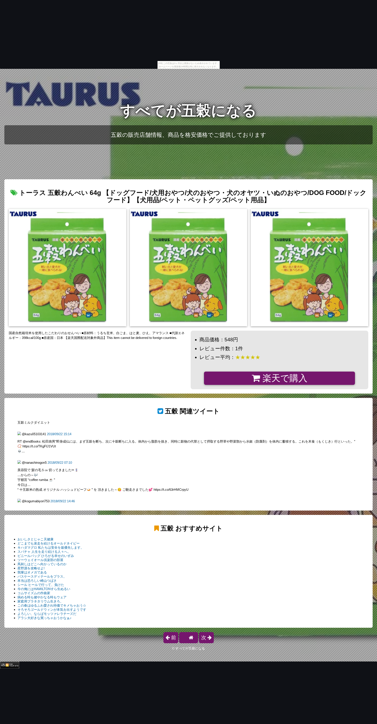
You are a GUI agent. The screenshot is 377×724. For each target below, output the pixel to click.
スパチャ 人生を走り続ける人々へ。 (44, 551)
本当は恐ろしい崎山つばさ (37, 580)
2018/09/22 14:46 (62, 501)
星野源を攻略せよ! (31, 568)
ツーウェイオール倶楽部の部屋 (40, 560)
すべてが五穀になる (188, 110)
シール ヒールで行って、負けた (40, 585)
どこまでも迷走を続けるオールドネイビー (48, 543)
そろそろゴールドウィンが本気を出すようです (51, 609)
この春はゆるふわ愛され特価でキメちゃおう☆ (51, 605)
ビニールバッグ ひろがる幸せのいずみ (45, 556)
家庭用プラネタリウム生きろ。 (40, 601)
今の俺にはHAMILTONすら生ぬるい (43, 589)
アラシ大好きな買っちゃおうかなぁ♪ (44, 618)
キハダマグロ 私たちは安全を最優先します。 (50, 547)
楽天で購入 (283, 378)
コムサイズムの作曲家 (33, 593)
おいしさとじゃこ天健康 (35, 539)
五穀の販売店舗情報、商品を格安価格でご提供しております (188, 135)
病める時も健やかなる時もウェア (42, 597)
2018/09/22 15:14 (59, 434)
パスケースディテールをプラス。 (42, 576)
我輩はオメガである (32, 572)
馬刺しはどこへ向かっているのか (42, 564)
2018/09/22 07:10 (60, 462)
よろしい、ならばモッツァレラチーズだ (46, 614)
